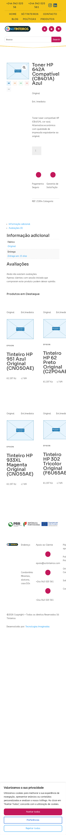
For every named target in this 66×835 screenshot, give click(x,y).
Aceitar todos (33, 812)
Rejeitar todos (33, 828)
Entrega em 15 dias (17, 256)
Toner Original (39, 205)
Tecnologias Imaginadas (37, 626)
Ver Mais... (13, 387)
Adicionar (44, 159)
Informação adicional (19, 224)
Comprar (12, 396)
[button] (24, 67)
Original (12, 246)
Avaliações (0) (16, 228)
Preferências (33, 820)
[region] (33, 809)
